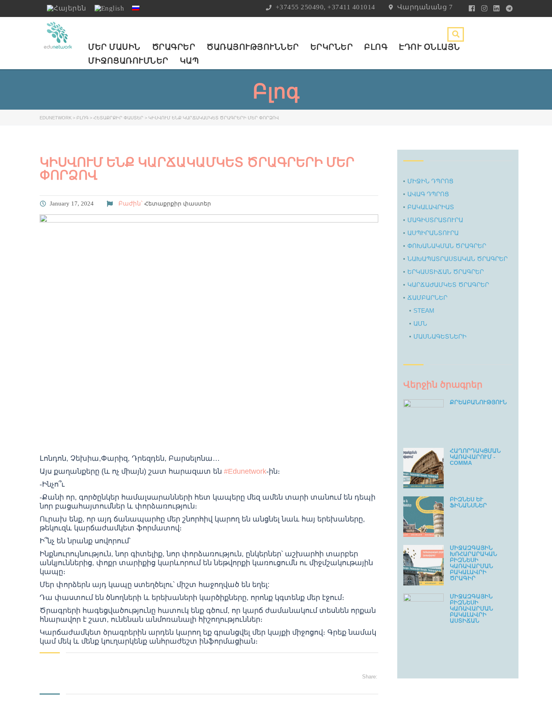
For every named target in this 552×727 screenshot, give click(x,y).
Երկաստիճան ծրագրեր (445, 272)
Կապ (189, 60)
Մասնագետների (439, 336)
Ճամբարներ (427, 298)
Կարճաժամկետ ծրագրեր (448, 285)
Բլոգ (376, 46)
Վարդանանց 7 (425, 7)
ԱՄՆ (420, 323)
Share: (369, 677)
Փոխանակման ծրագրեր (446, 246)
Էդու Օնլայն (429, 46)
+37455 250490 (300, 7)
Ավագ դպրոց (428, 194)
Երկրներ (331, 46)
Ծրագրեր (174, 46)
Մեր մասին (114, 46)
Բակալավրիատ (430, 207)
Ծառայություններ (252, 46)
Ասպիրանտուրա (433, 233)
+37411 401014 (351, 7)
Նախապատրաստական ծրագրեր (457, 259)
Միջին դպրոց (430, 181)
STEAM (423, 310)
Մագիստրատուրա (435, 220)
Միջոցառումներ (128, 60)
